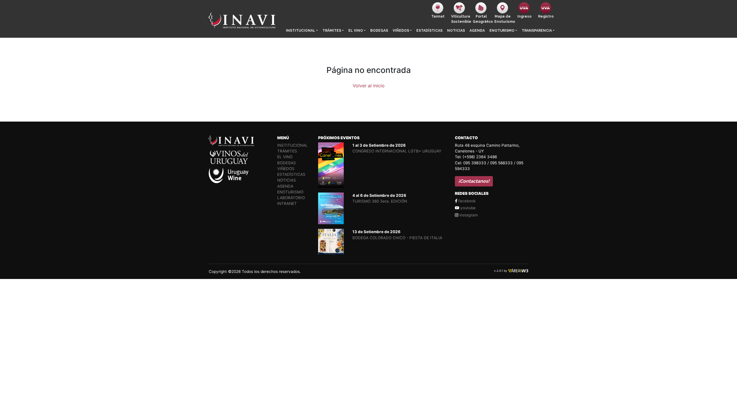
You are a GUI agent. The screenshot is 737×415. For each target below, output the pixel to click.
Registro (546, 16)
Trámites (331, 31)
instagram (468, 215)
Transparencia (537, 31)
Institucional (300, 31)
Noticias (456, 31)
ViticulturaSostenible (460, 19)
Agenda (477, 31)
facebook (466, 201)
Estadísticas (429, 31)
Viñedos (401, 31)
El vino (355, 31)
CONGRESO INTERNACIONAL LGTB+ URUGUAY (396, 151)
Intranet (287, 203)
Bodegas (379, 31)
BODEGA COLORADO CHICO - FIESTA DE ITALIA (397, 237)
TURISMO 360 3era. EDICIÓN (379, 201)
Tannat (438, 16)
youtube (467, 207)
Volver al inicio (369, 85)
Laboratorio (291, 197)
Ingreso (524, 16)
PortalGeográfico (482, 19)
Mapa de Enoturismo (504, 19)
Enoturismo (501, 31)
